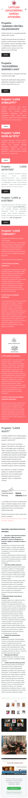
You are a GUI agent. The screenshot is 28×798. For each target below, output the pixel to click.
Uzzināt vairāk (11, 783)
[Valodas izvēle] (26, 9)
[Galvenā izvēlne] (2, 9)
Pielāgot (18, 783)
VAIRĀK (6, 55)
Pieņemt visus (14, 788)
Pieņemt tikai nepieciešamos (14, 792)
